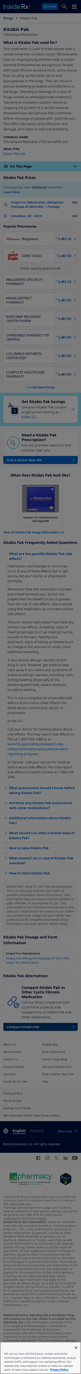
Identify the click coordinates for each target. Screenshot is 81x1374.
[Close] (76, 1347)
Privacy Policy (59, 1370)
